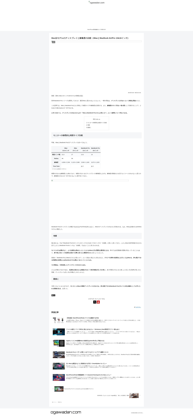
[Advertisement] (96, 16)
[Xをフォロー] (94, 302)
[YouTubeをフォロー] (98, 302)
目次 (94, 119)
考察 (88, 125)
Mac (54, 295)
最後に (89, 127)
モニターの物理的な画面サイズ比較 (97, 122)
